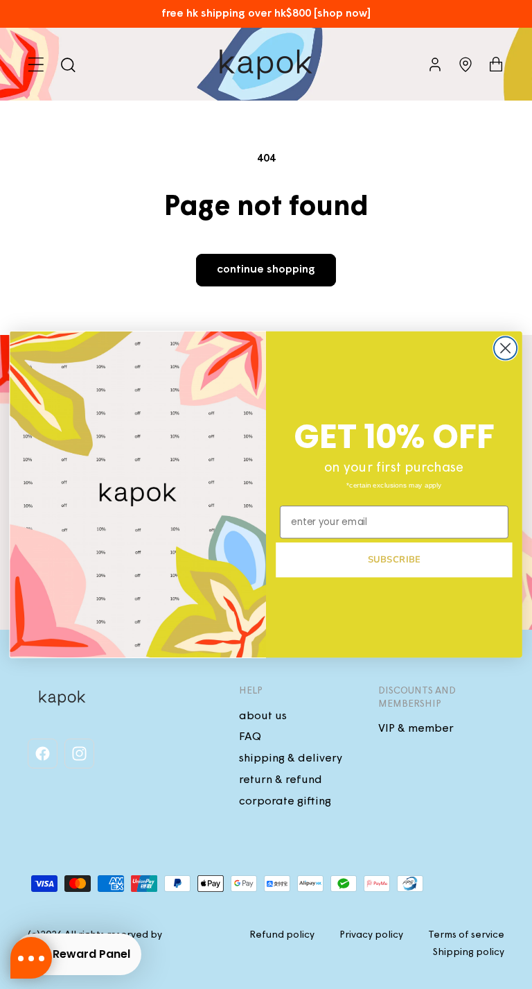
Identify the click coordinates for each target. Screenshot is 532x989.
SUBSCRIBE (394, 559)
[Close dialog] (505, 348)
